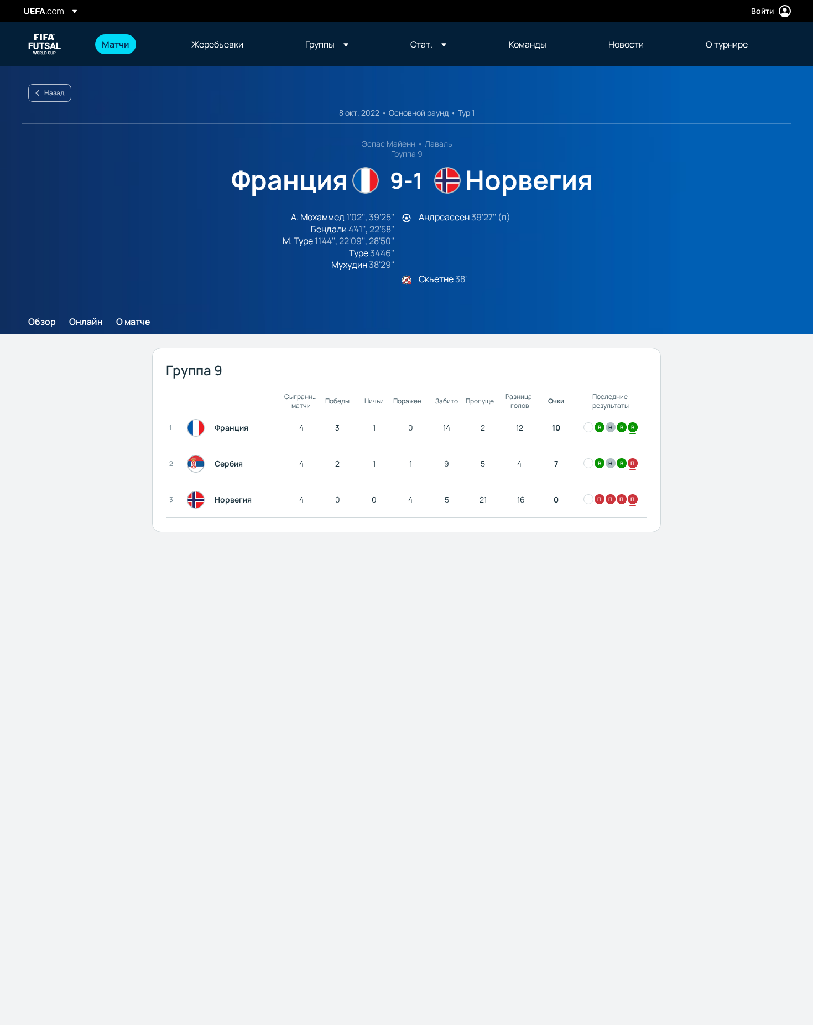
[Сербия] (198, 464)
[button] (327, 44)
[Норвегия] (198, 500)
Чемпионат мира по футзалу (45, 44)
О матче (133, 322)
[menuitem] (133, 44)
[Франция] (198, 428)
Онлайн (86, 322)
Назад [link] (54, 92)
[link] (116, 44)
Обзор (42, 322)
